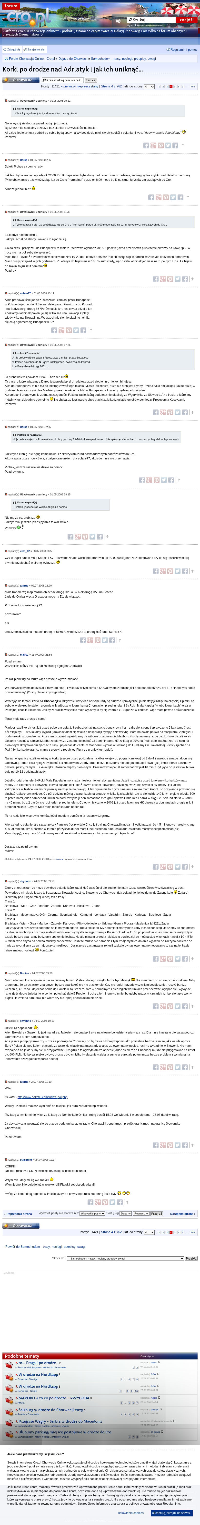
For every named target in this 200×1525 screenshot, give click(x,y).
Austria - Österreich (28, 1414)
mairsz (24, 654)
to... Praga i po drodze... (39, 1363)
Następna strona (181, 1214)
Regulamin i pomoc (184, 49)
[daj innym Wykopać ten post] (175, 145)
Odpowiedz (11, 78)
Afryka (21, 1402)
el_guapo (155, 1432)
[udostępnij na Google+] (153, 145)
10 (136, 1391)
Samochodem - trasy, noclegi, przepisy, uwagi (123, 58)
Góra (183, 145)
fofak (153, 1374)
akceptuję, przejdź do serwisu (171, 1513)
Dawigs (155, 1409)
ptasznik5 (26, 1159)
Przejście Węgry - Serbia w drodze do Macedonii (60, 1421)
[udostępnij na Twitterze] (168, 145)
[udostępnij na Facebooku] (146, 145)
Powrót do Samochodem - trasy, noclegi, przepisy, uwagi (45, 1247)
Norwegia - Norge (27, 1391)
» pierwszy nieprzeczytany (79, 86)
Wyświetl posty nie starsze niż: (59, 1213)
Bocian (24, 973)
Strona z (111, 86)
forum (11, 6)
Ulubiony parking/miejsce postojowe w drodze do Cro (65, 1432)
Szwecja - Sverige (28, 1379)
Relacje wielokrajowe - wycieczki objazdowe (42, 1367)
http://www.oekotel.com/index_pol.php (43, 1097)
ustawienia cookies (131, 1513)
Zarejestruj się (36, 49)
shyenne (25, 881)
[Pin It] (161, 145)
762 (193, 86)
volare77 (25, 293)
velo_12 (25, 551)
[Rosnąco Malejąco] (148, 1213)
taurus (24, 585)
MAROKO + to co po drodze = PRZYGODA (54, 1398)
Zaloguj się (13, 49)
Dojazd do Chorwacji (73, 58)
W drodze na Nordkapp (38, 1374)
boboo (154, 1362)
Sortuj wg (113, 1213)
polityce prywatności (142, 1503)
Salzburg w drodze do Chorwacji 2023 (51, 1410)
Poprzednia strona (19, 1214)
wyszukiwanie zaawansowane (145, 25)
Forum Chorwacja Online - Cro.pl (32, 58)
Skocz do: (58, 1258)
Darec (23, 159)
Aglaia (154, 1398)
